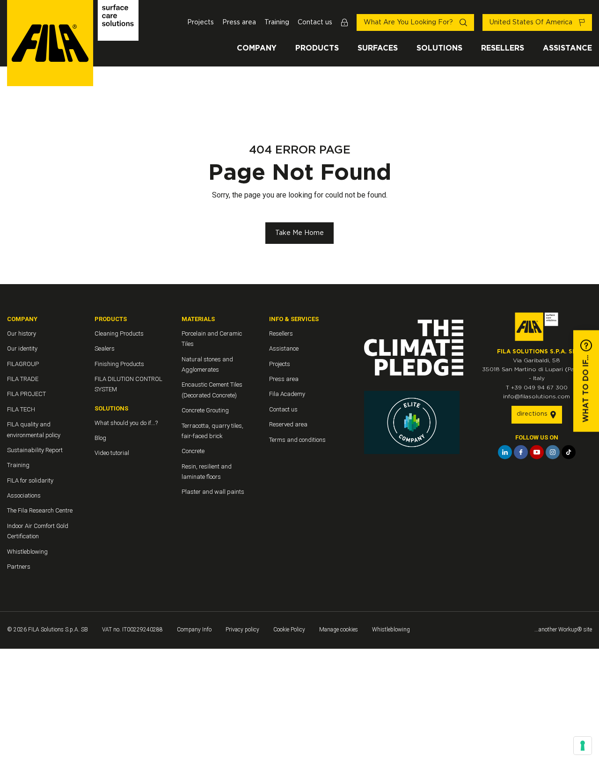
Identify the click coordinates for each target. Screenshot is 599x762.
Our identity (22, 348)
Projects (200, 22)
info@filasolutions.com (536, 396)
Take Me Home (299, 233)
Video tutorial (112, 452)
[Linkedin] (505, 452)
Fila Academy (287, 393)
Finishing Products (119, 363)
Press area (239, 22)
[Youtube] (537, 452)
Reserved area (288, 424)
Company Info (194, 629)
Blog (100, 437)
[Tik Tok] (569, 452)
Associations (24, 495)
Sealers (105, 348)
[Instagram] (553, 452)
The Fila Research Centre (40, 510)
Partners (18, 566)
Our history (21, 333)
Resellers (502, 48)
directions (533, 414)
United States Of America (531, 22)
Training (276, 22)
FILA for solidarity (30, 480)
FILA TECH (21, 409)
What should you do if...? (126, 422)
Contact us (315, 22)
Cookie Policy (289, 629)
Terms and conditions (297, 439)
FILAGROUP (23, 363)
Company (257, 48)
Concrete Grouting (205, 410)
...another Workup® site (563, 629)
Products (317, 48)
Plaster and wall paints (213, 491)
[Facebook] (521, 452)
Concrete (193, 450)
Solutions (439, 48)
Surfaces (378, 48)
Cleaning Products (119, 333)
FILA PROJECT (26, 393)
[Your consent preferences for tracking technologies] (583, 746)
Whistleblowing (27, 551)
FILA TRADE (22, 378)
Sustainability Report (35, 450)
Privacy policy (242, 629)
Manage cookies (338, 629)
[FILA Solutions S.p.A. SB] (73, 43)
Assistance (567, 48)
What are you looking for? (409, 22)
